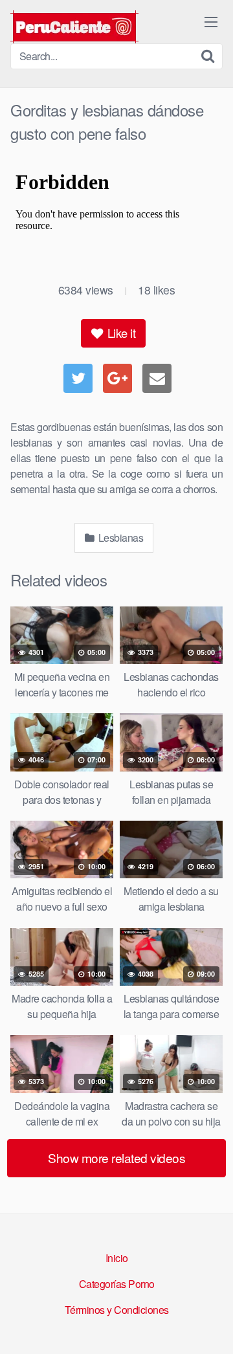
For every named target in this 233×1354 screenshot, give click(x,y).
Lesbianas (119, 537)
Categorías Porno (117, 1283)
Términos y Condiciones (117, 1309)
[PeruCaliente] (74, 26)
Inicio (116, 1257)
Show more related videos (116, 1157)
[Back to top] (210, 1325)
